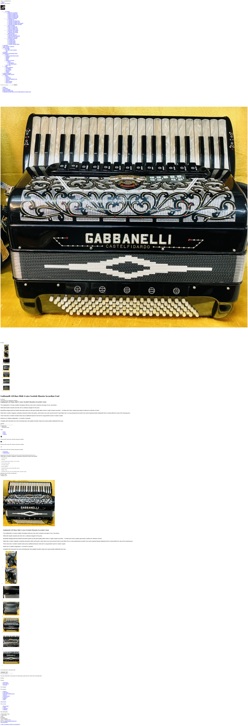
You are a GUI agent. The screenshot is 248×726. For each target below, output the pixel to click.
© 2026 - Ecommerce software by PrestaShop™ (10, 724)
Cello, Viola (8, 65)
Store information (4, 722)
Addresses (5, 709)
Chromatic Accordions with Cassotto (15, 23)
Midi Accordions (10, 33)
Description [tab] (5, 451)
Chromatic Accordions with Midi (15, 24)
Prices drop (5, 682)
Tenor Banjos (11, 62)
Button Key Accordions (11, 12)
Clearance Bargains (7, 73)
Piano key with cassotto (13, 31)
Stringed (6, 54)
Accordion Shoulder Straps (13, 44)
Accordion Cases (11, 40)
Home (5, 75)
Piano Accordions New (13, 27)
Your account (3, 701)
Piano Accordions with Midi (14, 36)
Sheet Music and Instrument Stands (10, 53)
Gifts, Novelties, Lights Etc (8, 46)
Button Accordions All (12, 13)
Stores (4, 699)
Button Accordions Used (13, 16)
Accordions (6, 11)
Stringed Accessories (10, 60)
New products (6, 683)
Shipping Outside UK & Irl (8, 74)
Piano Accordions (10, 25)
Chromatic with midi (12, 34)
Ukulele (7, 58)
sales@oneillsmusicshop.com (10, 721)
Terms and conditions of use (11, 79)
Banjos (8, 61)
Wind (5, 66)
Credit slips (5, 708)
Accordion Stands (12, 41)
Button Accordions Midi (13, 17)
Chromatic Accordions (11, 18)
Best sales (5, 684)
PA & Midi (6, 48)
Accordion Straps (11, 43)
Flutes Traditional (9, 67)
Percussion (5, 52)
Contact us (5, 697)
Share (4, 431)
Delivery (7, 76)
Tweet (4, 433)
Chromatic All (11, 19)
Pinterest (5, 434)
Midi (7, 51)
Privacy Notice (9, 82)
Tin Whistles (8, 68)
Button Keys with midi (13, 37)
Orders (4, 707)
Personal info (5, 706)
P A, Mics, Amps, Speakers (11, 49)
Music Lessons (6, 47)
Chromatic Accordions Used (14, 22)
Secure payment (9, 81)
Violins (7, 59)
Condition (3, 475)
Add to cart (3, 426)
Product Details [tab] (6, 452)
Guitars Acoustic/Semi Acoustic (12, 55)
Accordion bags (11, 39)
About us (7, 80)
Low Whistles (8, 69)
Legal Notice (8, 77)
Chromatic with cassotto (13, 32)
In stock (2, 474)
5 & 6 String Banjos (12, 63)
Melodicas (8, 70)
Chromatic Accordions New (14, 20)
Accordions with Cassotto (12, 30)
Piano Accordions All (12, 26)
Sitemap (4, 698)
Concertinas (5, 45)
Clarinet (7, 72)
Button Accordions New (13, 15)
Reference (3, 473)
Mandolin (8, 56)
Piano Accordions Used (13, 29)
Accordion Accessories (11, 38)
